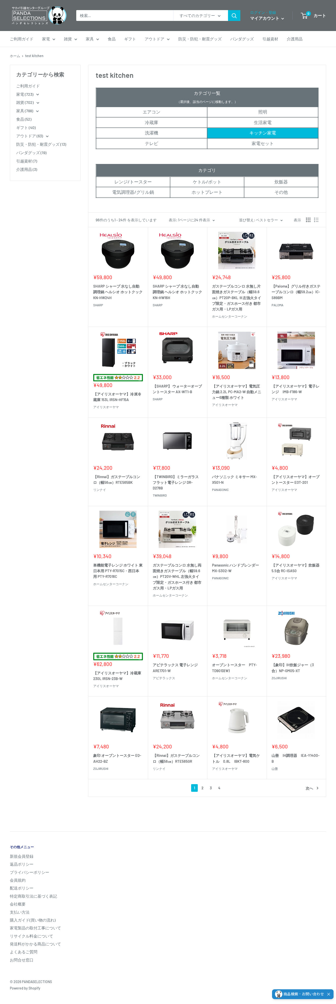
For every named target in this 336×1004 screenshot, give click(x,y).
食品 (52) (23, 119)
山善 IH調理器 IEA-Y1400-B (296, 758)
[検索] (234, 15)
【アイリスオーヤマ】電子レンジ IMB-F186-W (296, 389)
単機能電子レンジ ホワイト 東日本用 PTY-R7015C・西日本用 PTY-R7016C (118, 571)
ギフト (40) (26, 127)
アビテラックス (164, 678)
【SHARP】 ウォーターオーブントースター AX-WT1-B (177, 389)
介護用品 (295, 38)
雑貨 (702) (25, 102)
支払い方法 (20, 912)
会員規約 (18, 880)
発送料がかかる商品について (35, 943)
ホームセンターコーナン (229, 316)
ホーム (15, 56)
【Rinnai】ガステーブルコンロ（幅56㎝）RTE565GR (176, 758)
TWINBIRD (160, 495)
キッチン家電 (262, 132)
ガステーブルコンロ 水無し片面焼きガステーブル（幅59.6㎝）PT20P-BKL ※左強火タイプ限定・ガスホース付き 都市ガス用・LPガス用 (236, 297)
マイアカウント (265, 18)
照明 (262, 111)
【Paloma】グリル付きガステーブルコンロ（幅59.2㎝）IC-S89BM (296, 292)
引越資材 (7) (26, 161)
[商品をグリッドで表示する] (308, 220)
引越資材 (270, 38)
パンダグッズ (242, 38)
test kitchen (34, 56)
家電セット (263, 143)
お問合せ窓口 (21, 959)
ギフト (130, 38)
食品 (112, 38)
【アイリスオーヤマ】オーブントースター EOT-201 (296, 479)
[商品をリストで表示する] (316, 220)
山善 (275, 769)
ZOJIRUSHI (279, 678)
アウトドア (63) (30, 135)
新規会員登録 (21, 856)
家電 (46, 38)
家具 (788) (25, 110)
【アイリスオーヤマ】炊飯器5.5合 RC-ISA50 (296, 568)
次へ (309, 788)
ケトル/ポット (207, 181)
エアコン (151, 111)
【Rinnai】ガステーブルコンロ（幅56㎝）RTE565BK (116, 479)
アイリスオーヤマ (106, 407)
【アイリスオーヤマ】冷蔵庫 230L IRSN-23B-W (117, 676)
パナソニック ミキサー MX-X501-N (234, 479)
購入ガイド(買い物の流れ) (33, 920)
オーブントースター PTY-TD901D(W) (234, 668)
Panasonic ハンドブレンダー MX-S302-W (235, 568)
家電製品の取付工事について (35, 927)
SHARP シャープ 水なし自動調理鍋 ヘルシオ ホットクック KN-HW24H (118, 292)
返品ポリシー (21, 864)
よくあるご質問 (23, 951)
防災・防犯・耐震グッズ (200, 38)
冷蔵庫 (151, 122)
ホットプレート (207, 192)
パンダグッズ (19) (31, 152)
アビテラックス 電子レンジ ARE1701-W (175, 668)
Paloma (277, 305)
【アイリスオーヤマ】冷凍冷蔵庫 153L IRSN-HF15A (117, 397)
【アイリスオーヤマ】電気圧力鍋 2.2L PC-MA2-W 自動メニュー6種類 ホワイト (236, 392)
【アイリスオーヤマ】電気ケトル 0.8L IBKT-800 (236, 758)
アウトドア (154, 38)
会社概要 (18, 904)
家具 (90, 38)
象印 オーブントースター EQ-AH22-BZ (117, 758)
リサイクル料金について (31, 936)
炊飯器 (281, 181)
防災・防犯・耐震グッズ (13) (41, 144)
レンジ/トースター (133, 181)
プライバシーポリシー (29, 872)
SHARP (98, 305)
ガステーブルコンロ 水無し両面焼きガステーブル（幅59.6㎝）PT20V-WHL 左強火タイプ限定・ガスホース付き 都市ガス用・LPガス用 (177, 576)
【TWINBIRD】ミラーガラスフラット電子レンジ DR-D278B (176, 482)
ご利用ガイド (21, 38)
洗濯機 (151, 132)
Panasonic (220, 490)
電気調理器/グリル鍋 (133, 192)
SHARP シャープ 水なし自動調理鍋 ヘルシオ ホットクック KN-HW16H (177, 292)
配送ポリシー (21, 888)
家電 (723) (25, 94)
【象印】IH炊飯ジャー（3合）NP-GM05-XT (293, 668)
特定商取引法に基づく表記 (33, 896)
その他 (281, 192)
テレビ (151, 143)
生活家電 (263, 122)
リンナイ (99, 490)
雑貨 (68, 38)
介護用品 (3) (26, 169)
